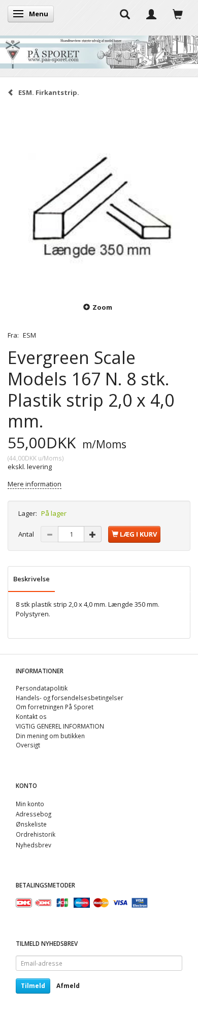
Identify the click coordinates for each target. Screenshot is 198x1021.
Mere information (34, 483)
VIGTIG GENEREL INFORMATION (60, 726)
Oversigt (28, 745)
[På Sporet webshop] (99, 49)
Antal (27, 534)
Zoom (102, 307)
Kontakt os (31, 716)
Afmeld (68, 985)
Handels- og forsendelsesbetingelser (69, 698)
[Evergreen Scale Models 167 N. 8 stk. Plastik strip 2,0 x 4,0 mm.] (99, 198)
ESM (29, 335)
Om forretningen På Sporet (54, 707)
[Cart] (177, 14)
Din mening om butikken (50, 736)
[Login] (151, 14)
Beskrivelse (31, 578)
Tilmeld (33, 985)
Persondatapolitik (42, 688)
